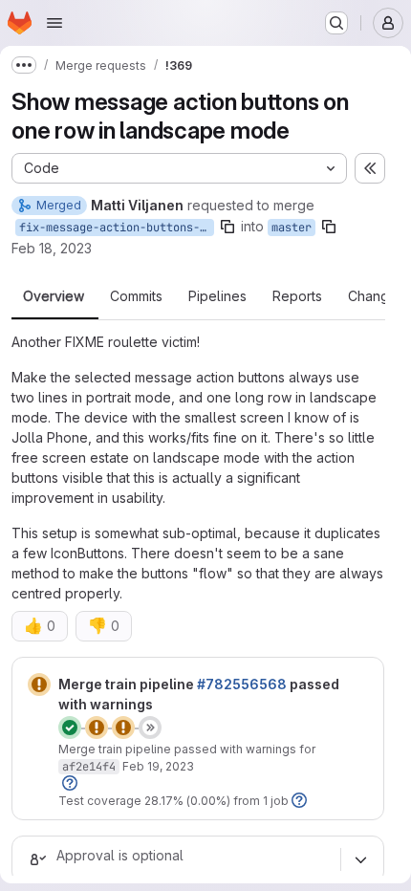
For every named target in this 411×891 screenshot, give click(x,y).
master (291, 227)
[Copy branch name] (227, 226)
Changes (376, 296)
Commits (136, 296)
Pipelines (217, 296)
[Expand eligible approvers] (360, 859)
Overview (53, 296)
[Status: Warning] (39, 684)
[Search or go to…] (336, 22)
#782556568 (242, 684)
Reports (297, 296)
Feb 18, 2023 (51, 248)
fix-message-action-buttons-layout (116, 227)
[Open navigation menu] (54, 23)
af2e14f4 (89, 766)
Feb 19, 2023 (158, 766)
